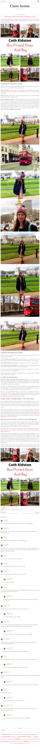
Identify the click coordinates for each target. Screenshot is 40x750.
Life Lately (12, 739)
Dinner (2, 736)
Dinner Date (7, 736)
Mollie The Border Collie (28, 739)
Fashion (20, 14)
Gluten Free (2, 739)
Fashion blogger (4, 509)
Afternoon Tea (5, 734)
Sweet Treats (37, 741)
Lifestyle (8, 509)
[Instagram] (1, 1)
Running (30, 741)
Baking (16, 734)
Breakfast (19, 734)
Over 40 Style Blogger (15, 509)
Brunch (22, 734)
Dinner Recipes (13, 736)
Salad (32, 741)
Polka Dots (17, 741)
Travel (15, 743)
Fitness (31, 736)
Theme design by (34, 748)
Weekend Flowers (29, 743)
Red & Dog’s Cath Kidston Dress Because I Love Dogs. (13, 396)
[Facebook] (4, 1)
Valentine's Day (24, 743)
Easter (17, 736)
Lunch (24, 739)
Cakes (25, 734)
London (20, 424)
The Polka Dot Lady (11, 743)
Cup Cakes (37, 734)
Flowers (33, 736)
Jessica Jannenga (6, 621)
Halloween (6, 739)
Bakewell (13, 734)
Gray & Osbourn (21, 90)
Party (14, 741)
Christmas (28, 734)
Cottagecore (33, 734)
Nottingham (33, 739)
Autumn (11, 734)
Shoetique (14, 91)
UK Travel (20, 509)
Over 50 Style (10, 741)
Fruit (38, 736)
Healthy (9, 739)
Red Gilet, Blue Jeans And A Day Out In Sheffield (9, 513)
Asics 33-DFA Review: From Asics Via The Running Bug (30, 513)
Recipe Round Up (21, 741)
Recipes (26, 741)
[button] (38, 1)
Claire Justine (20, 5)
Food (36, 736)
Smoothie (34, 741)
